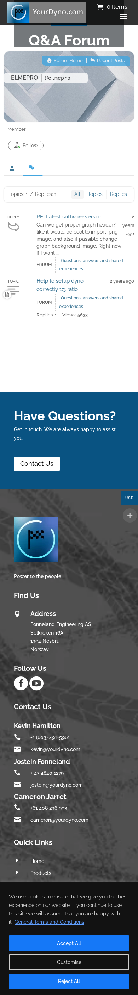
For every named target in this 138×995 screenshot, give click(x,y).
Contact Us (36, 463)
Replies (118, 194)
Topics (95, 194)
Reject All (69, 981)
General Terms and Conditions (49, 922)
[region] (69, 938)
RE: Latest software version (69, 217)
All (77, 194)
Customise (69, 962)
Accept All (69, 943)
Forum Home (68, 60)
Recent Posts (110, 60)
